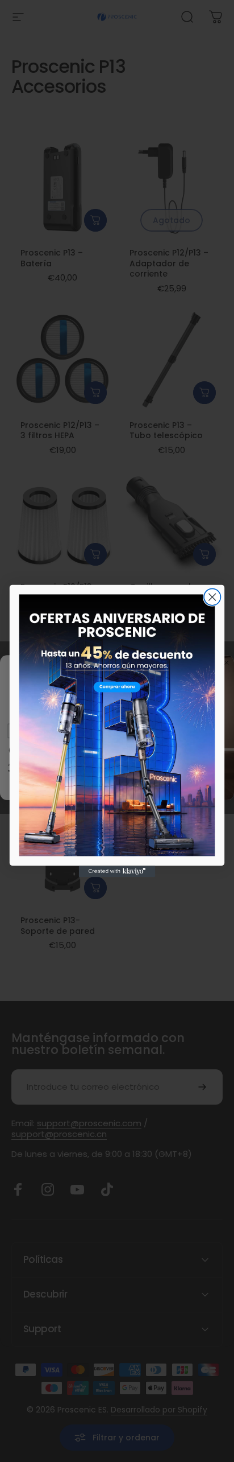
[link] (117, 725)
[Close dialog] (212, 596)
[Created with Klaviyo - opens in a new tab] (117, 871)
